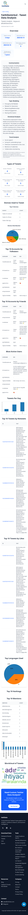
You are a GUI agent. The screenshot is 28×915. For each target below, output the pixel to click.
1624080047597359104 (8, 483)
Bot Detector (18, 847)
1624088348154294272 (8, 521)
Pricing (17, 882)
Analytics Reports (20, 854)
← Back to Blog (5, 11)
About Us (17, 884)
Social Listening (19, 875)
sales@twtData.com (8, 902)
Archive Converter (20, 843)
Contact (17, 887)
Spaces (3, 843)
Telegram (5, 904)
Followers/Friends (6, 836)
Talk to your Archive (20, 845)
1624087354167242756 (8, 467)
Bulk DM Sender (19, 870)
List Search (18, 861)
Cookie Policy (19, 894)
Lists (2, 841)
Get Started (14, 806)
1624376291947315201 (8, 441)
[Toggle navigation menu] (25, 4)
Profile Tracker (19, 872)
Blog (2, 882)
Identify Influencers (20, 840)
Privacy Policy (19, 892)
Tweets (3, 838)
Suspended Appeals (20, 863)
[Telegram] (24, 904)
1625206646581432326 (8, 498)
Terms (17, 889)
